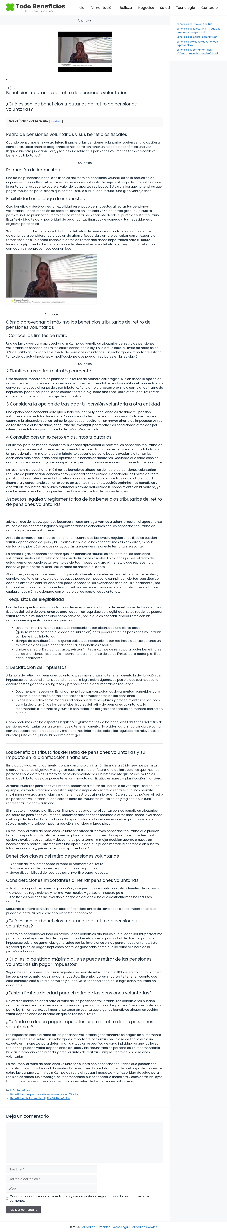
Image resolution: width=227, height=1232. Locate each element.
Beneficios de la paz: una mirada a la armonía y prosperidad (198, 30)
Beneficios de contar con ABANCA (197, 37)
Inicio (79, 7)
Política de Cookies (144, 1227)
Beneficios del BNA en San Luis (194, 24)
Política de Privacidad (95, 1227)
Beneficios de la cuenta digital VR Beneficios (40, 1098)
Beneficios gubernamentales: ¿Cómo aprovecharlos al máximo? (197, 51)
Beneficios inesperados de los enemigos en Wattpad (45, 1094)
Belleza (126, 7)
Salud (165, 7)
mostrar (56, 121)
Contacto (209, 7)
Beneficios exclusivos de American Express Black (197, 43)
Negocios (146, 7)
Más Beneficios (20, 1090)
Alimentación (102, 7)
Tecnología (185, 7)
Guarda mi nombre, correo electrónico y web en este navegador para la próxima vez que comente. (79, 1198)
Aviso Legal (120, 1227)
